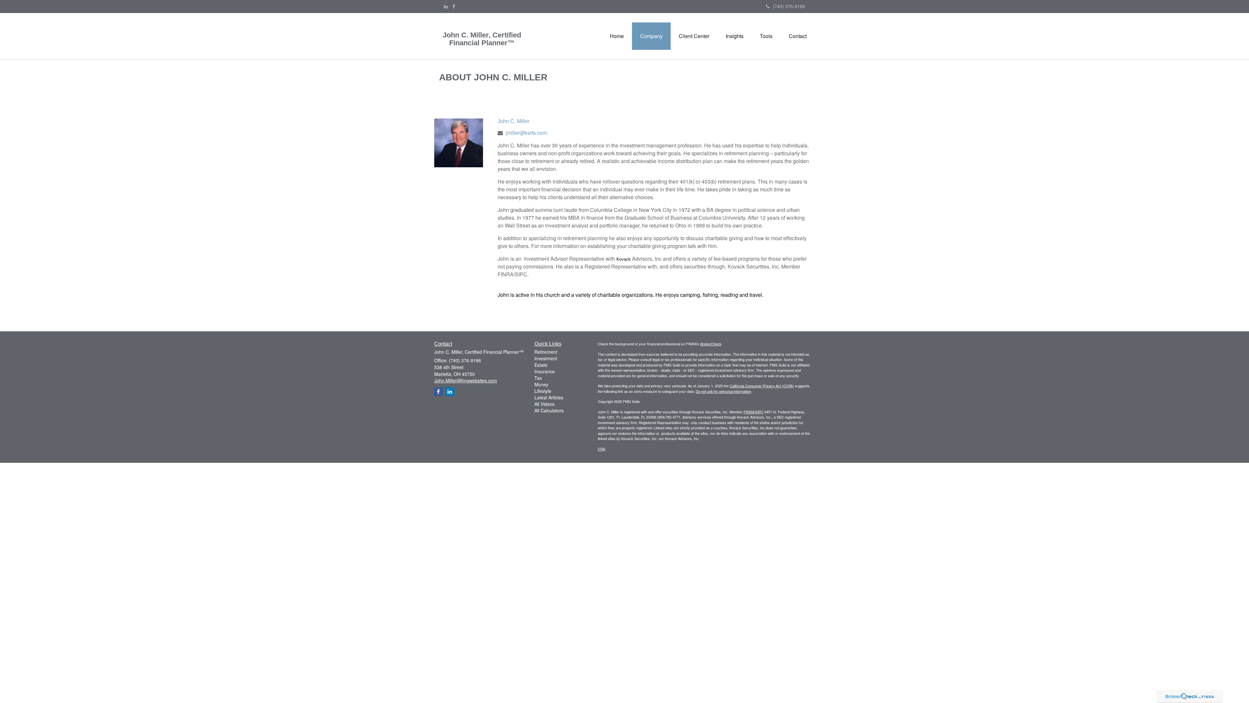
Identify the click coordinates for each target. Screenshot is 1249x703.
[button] (651, 36)
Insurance (544, 371)
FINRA (749, 411)
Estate (540, 365)
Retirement (545, 352)
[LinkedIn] (446, 6)
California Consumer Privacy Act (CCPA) (762, 385)
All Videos (544, 404)
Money (541, 384)
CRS (601, 448)
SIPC (759, 411)
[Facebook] (453, 6)
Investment (545, 358)
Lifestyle (542, 391)
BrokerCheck (710, 343)
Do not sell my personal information (723, 391)
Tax (538, 378)
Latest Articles (548, 397)
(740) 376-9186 (789, 6)
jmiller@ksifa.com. (527, 132)
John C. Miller (514, 121)
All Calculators (549, 410)
